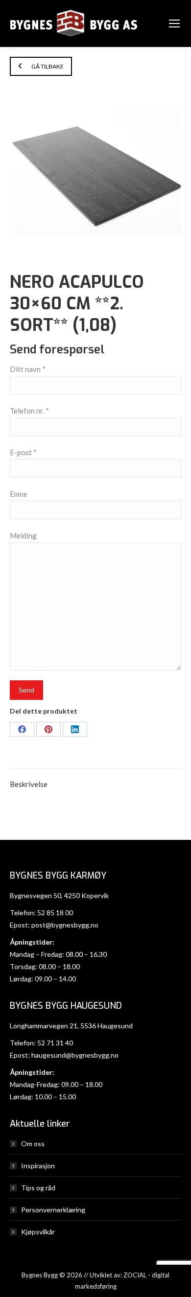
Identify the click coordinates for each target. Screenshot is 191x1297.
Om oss (33, 1143)
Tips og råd (38, 1187)
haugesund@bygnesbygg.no (75, 1055)
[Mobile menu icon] (174, 23)
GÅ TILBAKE (47, 66)
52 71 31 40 (55, 1043)
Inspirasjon (38, 1165)
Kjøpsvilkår (38, 1232)
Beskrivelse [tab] (29, 784)
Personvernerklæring (53, 1209)
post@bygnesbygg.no (64, 925)
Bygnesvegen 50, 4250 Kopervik (59, 895)
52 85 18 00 (55, 912)
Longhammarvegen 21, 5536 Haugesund (71, 1025)
